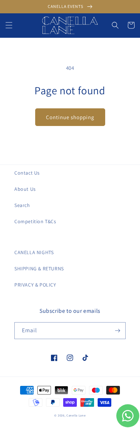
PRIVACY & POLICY (35, 284)
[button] (9, 25)
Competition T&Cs (35, 221)
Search (22, 205)
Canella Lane (75, 415)
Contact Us (27, 173)
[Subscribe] (117, 330)
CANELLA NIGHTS (33, 252)
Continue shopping (70, 117)
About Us (25, 189)
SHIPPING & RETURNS (39, 268)
